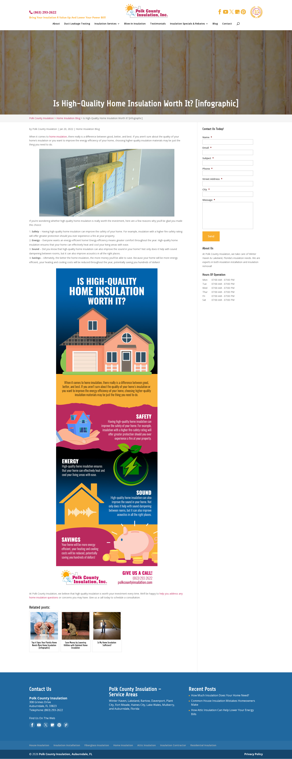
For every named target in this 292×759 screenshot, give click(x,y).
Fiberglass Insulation (96, 745)
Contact (227, 23)
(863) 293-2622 (44, 12)
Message (208, 199)
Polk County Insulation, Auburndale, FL (65, 754)
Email (207, 147)
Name (207, 137)
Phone (207, 168)
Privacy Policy (253, 754)
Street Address (212, 179)
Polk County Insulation (44, 129)
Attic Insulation (146, 745)
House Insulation (39, 745)
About (56, 23)
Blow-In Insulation (135, 23)
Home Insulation (123, 745)
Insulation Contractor (173, 745)
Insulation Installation (67, 745)
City (206, 189)
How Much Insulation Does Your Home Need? (220, 695)
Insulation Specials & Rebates (187, 23)
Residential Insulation (203, 745)
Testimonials (158, 23)
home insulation (58, 136)
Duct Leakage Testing (77, 23)
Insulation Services (105, 23)
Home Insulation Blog (88, 129)
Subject (208, 158)
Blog (215, 23)
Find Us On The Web (42, 718)
